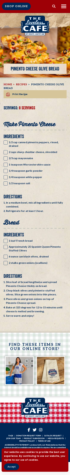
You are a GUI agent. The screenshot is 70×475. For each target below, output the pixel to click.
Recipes (21, 84)
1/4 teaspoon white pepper (25, 177)
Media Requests (56, 438)
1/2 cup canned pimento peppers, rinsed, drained (34, 144)
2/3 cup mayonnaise (21, 158)
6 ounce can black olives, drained (29, 256)
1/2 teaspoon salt (19, 183)
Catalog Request (53, 435)
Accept (11, 466)
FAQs (10, 435)
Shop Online (16, 6)
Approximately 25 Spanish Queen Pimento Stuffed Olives (35, 248)
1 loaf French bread (21, 240)
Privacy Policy (27, 441)
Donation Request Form (28, 435)
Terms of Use (44, 441)
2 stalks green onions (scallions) (28, 262)
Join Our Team (13, 438)
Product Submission (34, 438)
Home (8, 84)
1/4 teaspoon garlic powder (26, 170)
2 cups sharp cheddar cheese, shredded (33, 151)
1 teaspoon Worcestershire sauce (30, 164)
